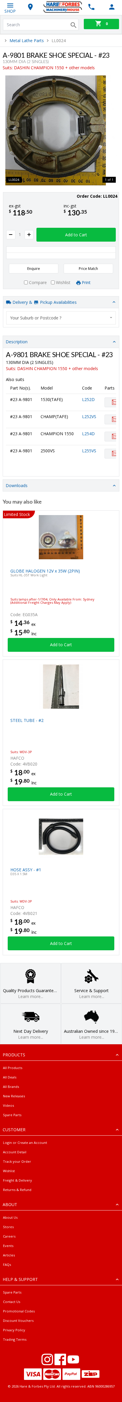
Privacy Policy (14, 1330)
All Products (12, 1067)
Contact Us (11, 1301)
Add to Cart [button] (76, 234)
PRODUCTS (14, 1055)
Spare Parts (12, 1115)
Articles (9, 1255)
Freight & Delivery (17, 1180)
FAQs (7, 1264)
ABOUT (10, 1204)
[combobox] (61, 317)
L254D (88, 433)
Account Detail (14, 1152)
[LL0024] (61, 130)
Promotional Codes (19, 1311)
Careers (9, 1236)
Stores (8, 1227)
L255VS (89, 450)
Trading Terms (14, 1339)
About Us (10, 1217)
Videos (8, 1105)
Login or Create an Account (25, 1142)
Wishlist (9, 1171)
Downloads (17, 485)
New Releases (14, 1096)
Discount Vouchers (18, 1320)
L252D (88, 399)
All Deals (9, 1077)
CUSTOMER (14, 1129)
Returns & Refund (17, 1189)
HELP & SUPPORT (20, 1279)
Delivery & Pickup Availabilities (44, 302)
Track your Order (17, 1161)
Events (8, 1245)
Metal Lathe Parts (26, 40)
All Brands (11, 1086)
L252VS (89, 416)
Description (17, 341)
